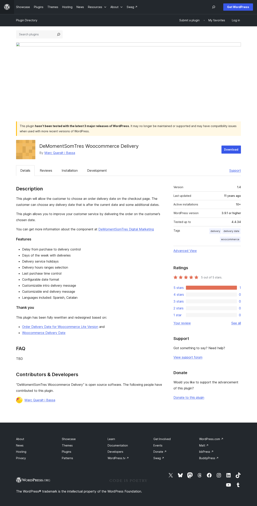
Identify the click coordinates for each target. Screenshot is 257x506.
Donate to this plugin (188, 397)
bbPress (206, 451)
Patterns (67, 458)
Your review (182, 323)
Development (97, 170)
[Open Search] (213, 7)
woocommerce (230, 239)
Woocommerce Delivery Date (43, 333)
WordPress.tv (118, 458)
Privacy (21, 458)
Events (157, 445)
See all (236, 323)
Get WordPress (238, 7)
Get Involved (162, 439)
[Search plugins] (59, 34)
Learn (111, 439)
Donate (160, 451)
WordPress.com (211, 439)
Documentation (118, 445)
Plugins (66, 451)
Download (231, 149)
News (19, 445)
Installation (70, 170)
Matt (204, 445)
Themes (67, 445)
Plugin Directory (26, 20)
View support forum (187, 357)
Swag (158, 458)
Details (25, 170)
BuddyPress (209, 458)
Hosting (21, 451)
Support (235, 170)
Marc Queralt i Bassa (59, 153)
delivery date (231, 231)
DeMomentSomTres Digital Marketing (126, 229)
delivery (215, 231)
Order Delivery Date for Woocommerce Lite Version (60, 327)
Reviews (46, 170)
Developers (115, 451)
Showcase (69, 439)
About (20, 439)
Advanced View (185, 251)
